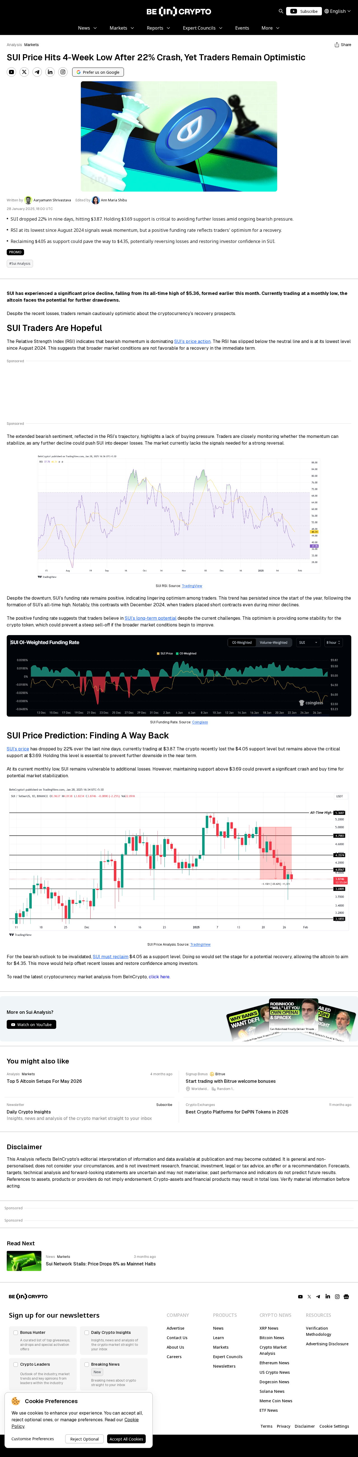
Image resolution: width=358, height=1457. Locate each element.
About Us (175, 1347)
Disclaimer (305, 1426)
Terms (266, 1426)
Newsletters (224, 1366)
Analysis (14, 44)
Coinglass (200, 722)
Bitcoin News (272, 1337)
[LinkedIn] (50, 72)
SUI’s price (18, 749)
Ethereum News (274, 1362)
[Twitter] (24, 72)
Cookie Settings (334, 1426)
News (218, 1328)
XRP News (269, 1328)
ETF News (269, 1410)
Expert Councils (227, 1356)
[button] (43, 1340)
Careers (174, 1356)
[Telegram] (37, 72)
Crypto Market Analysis (273, 1350)
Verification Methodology (318, 1331)
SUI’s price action (192, 341)
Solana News (272, 1391)
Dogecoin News (274, 1381)
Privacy (283, 1426)
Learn (218, 1337)
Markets (31, 44)
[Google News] (346, 1296)
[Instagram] (63, 72)
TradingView (192, 586)
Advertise (175, 1328)
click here (159, 977)
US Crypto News (275, 1372)
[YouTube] (11, 72)
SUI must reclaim (110, 957)
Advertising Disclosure (327, 1343)
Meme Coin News (276, 1400)
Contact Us (177, 1337)
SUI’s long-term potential (150, 618)
